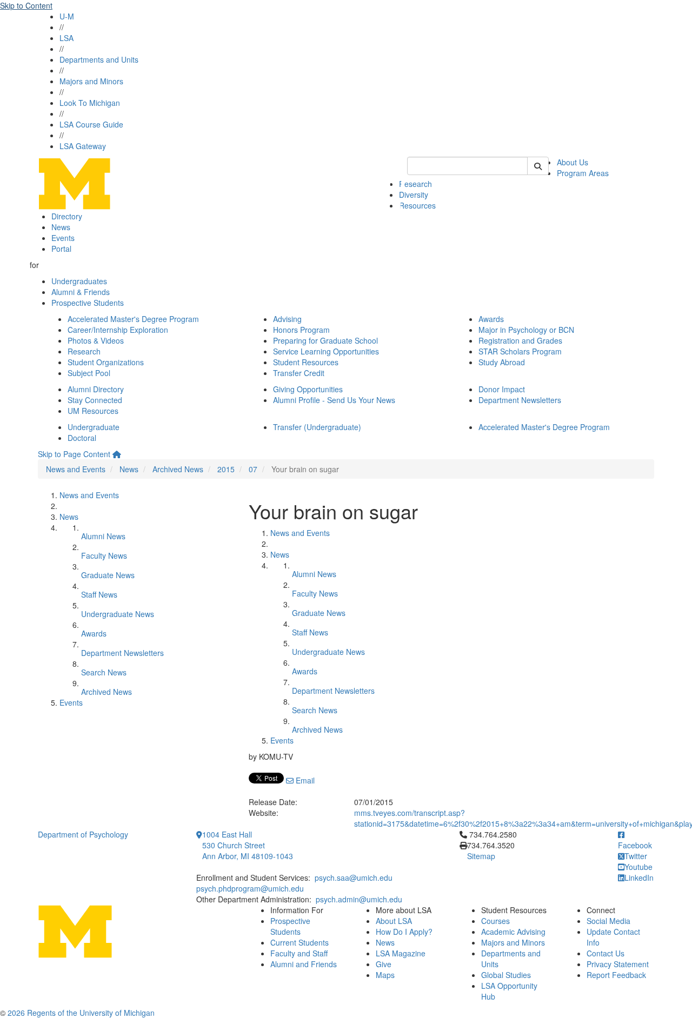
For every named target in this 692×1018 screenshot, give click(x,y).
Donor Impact (501, 389)
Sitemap (481, 855)
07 (253, 469)
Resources (417, 205)
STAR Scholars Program (520, 351)
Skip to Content (26, 5)
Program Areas (583, 173)
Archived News (177, 469)
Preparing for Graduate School (325, 340)
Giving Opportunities (308, 389)
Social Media (608, 920)
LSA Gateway (82, 145)
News (60, 227)
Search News (104, 672)
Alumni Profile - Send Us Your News (334, 399)
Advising (287, 318)
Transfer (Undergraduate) (317, 426)
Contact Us (605, 953)
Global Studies (506, 974)
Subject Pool (89, 372)
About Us (572, 162)
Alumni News (103, 536)
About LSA (394, 920)
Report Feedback (616, 974)
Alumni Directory (96, 389)
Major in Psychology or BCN (526, 329)
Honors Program (301, 329)
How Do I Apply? (404, 931)
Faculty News (104, 555)
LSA (66, 37)
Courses (495, 920)
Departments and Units (98, 59)
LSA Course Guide (91, 124)
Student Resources (305, 362)
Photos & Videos (96, 340)
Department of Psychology (83, 834)
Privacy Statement (618, 964)
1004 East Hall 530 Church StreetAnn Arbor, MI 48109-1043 (247, 845)
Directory (66, 216)
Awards (491, 318)
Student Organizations (106, 362)
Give (383, 964)
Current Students (299, 942)
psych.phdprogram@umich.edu (250, 888)
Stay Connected (95, 399)
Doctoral (82, 437)
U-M (66, 16)
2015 (226, 469)
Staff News (99, 594)
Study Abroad (501, 362)
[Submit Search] (538, 166)
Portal (61, 248)
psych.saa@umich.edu (353, 877)
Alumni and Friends (303, 964)
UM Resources (93, 410)
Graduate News (108, 575)
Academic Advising (513, 931)
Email (304, 780)
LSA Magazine (400, 953)
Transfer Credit (298, 372)
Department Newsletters (519, 399)
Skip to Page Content (74, 453)
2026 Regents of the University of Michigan (81, 1012)
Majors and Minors (91, 81)
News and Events (75, 469)
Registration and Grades (520, 340)
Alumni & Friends (80, 291)
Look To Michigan (89, 102)
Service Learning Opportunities (326, 351)
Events (63, 237)
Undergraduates (79, 281)
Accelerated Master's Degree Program (133, 318)
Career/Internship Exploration (118, 329)
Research (415, 183)
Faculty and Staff (299, 953)
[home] (116, 453)
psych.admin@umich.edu (359, 899)
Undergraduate (93, 426)
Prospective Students (87, 302)
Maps (385, 974)
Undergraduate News (117, 613)
